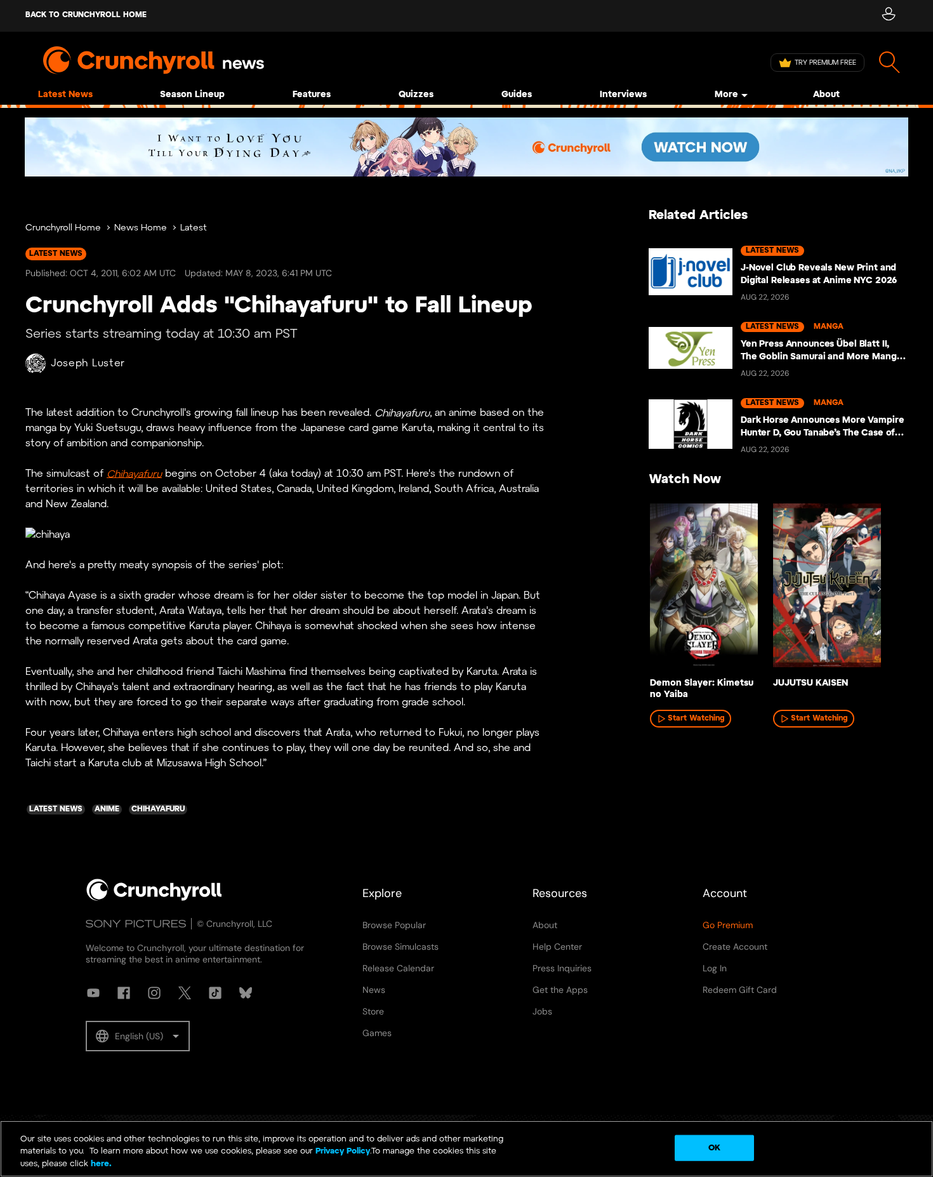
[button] (138, 1036)
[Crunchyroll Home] (154, 898)
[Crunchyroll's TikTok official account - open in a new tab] (215, 993)
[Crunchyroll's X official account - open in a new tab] (184, 993)
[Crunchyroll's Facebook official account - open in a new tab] (124, 993)
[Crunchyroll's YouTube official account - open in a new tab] (93, 993)
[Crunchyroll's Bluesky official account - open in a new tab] (245, 993)
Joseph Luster (88, 363)
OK (714, 1147)
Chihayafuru (134, 474)
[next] (879, 589)
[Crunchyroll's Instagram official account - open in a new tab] (154, 993)
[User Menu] (888, 15)
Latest (193, 228)
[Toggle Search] (889, 62)
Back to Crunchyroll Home (86, 14)
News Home (140, 228)
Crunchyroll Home (63, 228)
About (826, 95)
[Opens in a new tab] (466, 146)
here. (100, 1164)
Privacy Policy (342, 1152)
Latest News (65, 95)
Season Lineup (192, 95)
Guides (516, 95)
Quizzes (416, 95)
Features (312, 95)
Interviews (623, 95)
